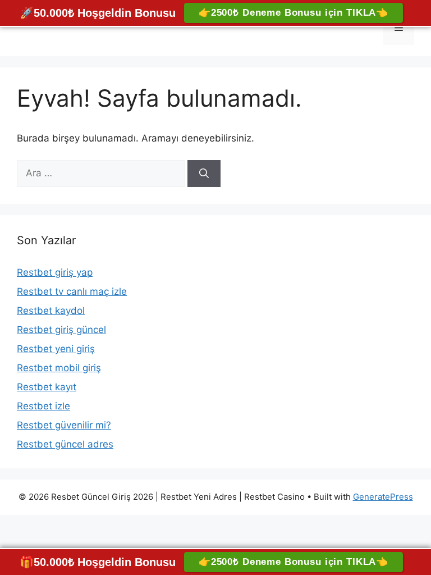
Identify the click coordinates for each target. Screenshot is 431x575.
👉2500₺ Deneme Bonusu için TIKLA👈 (293, 12)
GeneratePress (383, 496)
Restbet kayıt (46, 387)
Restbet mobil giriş (59, 367)
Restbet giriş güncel (61, 329)
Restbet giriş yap (55, 272)
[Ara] (204, 173)
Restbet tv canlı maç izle (72, 291)
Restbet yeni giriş (56, 348)
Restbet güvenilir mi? (64, 425)
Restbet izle (43, 406)
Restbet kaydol (51, 310)
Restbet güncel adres (65, 444)
